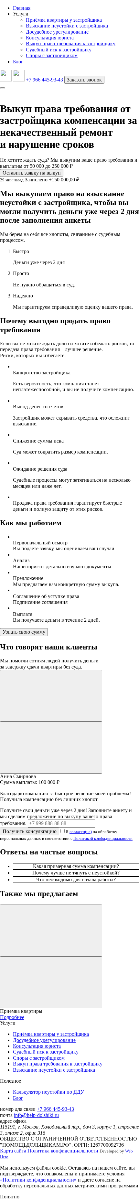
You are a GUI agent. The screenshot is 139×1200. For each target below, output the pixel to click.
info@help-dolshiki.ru (36, 1115)
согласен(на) (81, 832)
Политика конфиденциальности (62, 1150)
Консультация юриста (50, 37)
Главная (21, 8)
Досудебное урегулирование (57, 32)
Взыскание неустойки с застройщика (67, 25)
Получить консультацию (30, 831)
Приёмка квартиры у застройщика (64, 20)
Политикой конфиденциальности (103, 838)
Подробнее (12, 1017)
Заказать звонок (84, 79)
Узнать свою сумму (24, 632)
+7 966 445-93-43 (44, 79)
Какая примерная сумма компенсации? (76, 866)
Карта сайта (13, 1150)
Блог (18, 61)
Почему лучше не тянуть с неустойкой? (76, 872)
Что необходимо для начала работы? (76, 879)
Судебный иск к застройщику (58, 49)
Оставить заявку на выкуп (32, 173)
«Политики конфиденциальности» (38, 1180)
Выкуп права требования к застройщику (70, 43)
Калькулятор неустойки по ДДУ (48, 1092)
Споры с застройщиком (52, 55)
